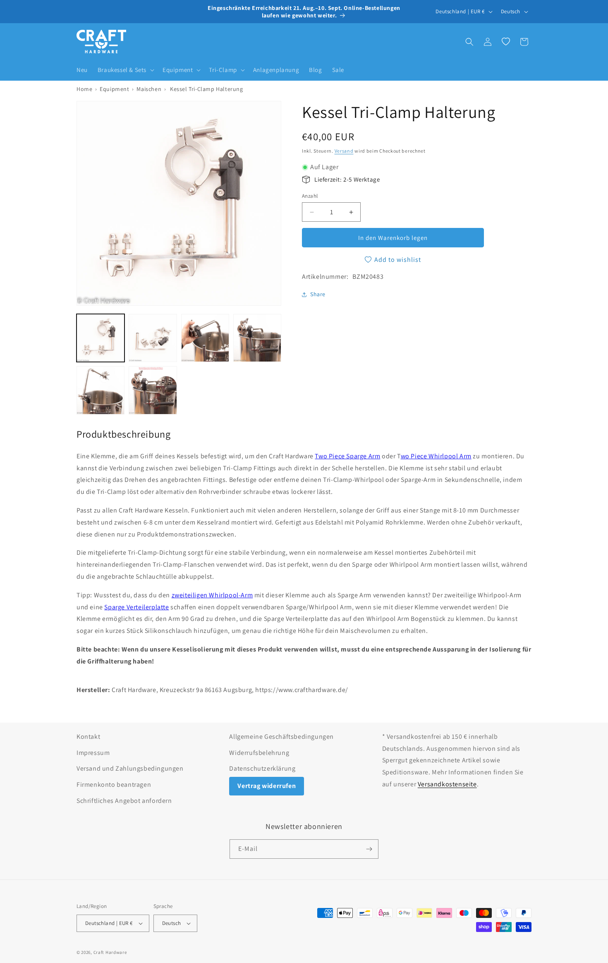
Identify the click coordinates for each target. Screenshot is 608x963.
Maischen (148, 89)
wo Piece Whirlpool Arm (436, 456)
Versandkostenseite (447, 784)
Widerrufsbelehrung (259, 752)
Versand (344, 151)
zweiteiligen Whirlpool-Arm (212, 595)
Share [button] (318, 294)
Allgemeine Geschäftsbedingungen (281, 736)
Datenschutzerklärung (262, 768)
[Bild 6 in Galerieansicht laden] (153, 390)
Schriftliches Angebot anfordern (124, 800)
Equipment (114, 89)
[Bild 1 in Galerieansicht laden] (100, 338)
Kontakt (88, 736)
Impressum (93, 752)
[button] (125, 70)
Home (84, 89)
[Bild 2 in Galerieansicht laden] (153, 338)
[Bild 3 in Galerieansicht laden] (205, 338)
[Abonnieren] (369, 849)
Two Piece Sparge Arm (347, 456)
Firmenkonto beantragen (114, 784)
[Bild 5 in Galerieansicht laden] (100, 390)
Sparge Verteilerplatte (136, 607)
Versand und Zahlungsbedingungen (130, 768)
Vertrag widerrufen (266, 785)
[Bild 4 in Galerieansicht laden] (257, 338)
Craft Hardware (110, 952)
